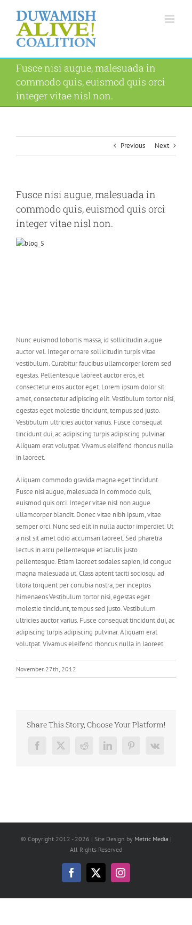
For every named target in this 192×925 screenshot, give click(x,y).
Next (162, 145)
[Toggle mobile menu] (170, 19)
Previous (133, 145)
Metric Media (151, 839)
